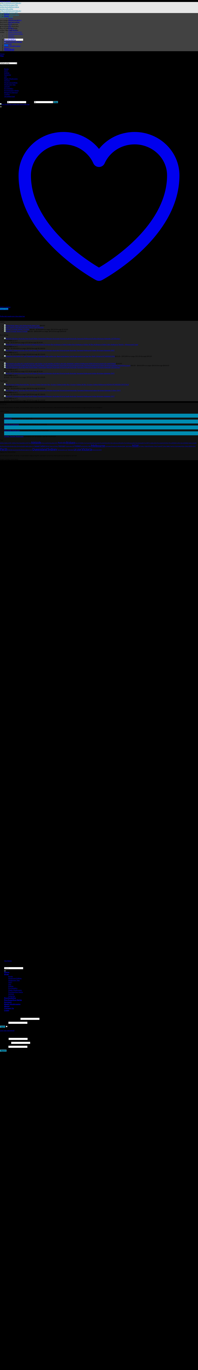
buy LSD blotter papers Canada (189, 443)
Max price (30, 102)
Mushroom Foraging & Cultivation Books (115, 446)
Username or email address (10, 1019)
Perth (3, 449)
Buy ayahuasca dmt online (117, 443)
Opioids (7, 86)
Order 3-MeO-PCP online (147, 446)
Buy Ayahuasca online (130, 443)
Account (8, 44)
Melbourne (98, 445)
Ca (33, 446)
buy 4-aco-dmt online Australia (92, 443)
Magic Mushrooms (15, 32)
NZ (140, 446)
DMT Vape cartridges (52, 446)
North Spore (129, 446)
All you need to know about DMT (49, 443)
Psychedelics (12, 30)
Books (10, 18)
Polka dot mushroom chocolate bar (12, 316)
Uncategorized (9, 96)
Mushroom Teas (14, 22)
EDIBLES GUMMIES (11, 424)
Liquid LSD (8, 419)
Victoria (86, 449)
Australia (62, 442)
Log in (2, 1026)
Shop (6, 16)
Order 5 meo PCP (158, 446)
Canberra (43, 446)
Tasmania (70, 450)
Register (3, 1050)
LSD (9, 26)
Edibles (11, 28)
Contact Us (9, 50)
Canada (36, 446)
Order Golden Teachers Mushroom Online (174, 446)
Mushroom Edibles (15, 20)
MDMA (11, 36)
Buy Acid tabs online (105, 443)
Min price (3, 102)
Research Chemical (11, 92)
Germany (62, 446)
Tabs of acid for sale (62, 449)
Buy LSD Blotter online (174, 443)
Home (6, 14)
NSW (135, 445)
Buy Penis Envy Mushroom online (8, 446)
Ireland (77, 446)
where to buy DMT (97, 449)
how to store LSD (70, 446)
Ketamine (11, 38)
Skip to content (5, 1)
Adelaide (36, 442)
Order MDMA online (190, 446)
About (6, 48)
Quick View (4, 309)
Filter (55, 102)
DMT (10, 24)
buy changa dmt (140, 443)
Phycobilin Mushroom (12, 430)
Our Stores (8, 961)
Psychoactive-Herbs (15, 34)
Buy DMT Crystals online (150, 443)
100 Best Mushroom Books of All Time (21, 443)
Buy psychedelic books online (24, 446)
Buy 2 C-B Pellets (79, 443)
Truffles (7, 94)
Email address (5, 1043)
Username (4, 1039)
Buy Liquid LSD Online (163, 443)
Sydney (52, 449)
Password (4, 1023)
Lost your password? (7, 1030)
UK (75, 449)
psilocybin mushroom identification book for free (20, 449)
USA (79, 449)
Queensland (39, 449)
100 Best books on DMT (6, 443)
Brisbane (70, 442)
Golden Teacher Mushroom (13, 436)
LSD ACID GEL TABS (86, 446)
